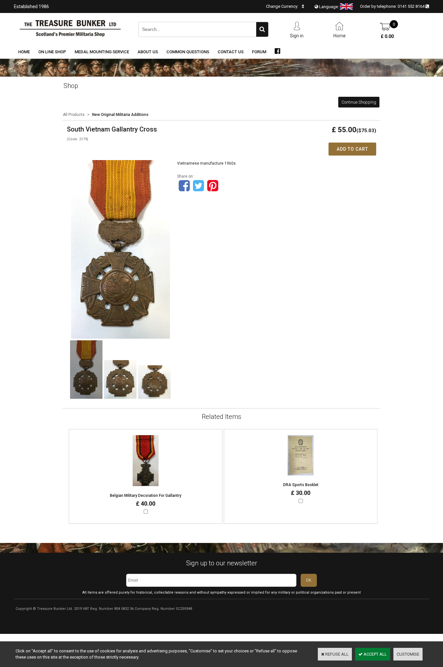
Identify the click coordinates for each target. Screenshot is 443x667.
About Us (148, 51)
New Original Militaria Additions (120, 114)
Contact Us (231, 51)
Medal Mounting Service (102, 51)
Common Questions (187, 51)
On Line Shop (52, 51)
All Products (74, 114)
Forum (259, 51)
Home (24, 51)
